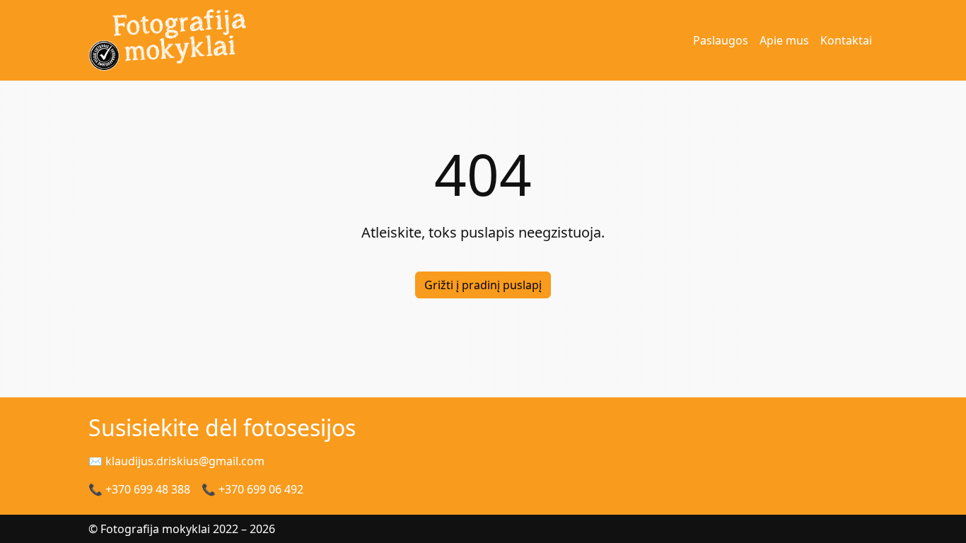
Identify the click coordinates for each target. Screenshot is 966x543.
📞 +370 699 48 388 (139, 489)
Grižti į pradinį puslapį (483, 285)
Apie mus (784, 40)
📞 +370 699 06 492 (252, 489)
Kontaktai (846, 40)
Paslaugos (720, 40)
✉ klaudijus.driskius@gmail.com (176, 461)
